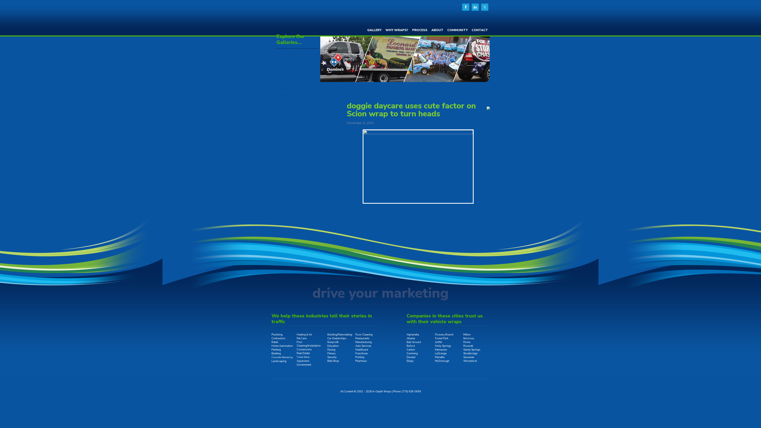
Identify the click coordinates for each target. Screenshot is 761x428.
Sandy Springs (471, 350)
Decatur (411, 357)
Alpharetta (413, 334)
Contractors (278, 338)
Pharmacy (361, 361)
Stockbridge (470, 353)
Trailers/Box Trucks (296, 81)
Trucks (286, 68)
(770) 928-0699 (411, 391)
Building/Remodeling (339, 334)
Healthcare (361, 350)
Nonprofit (332, 342)
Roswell (468, 346)
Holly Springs (443, 346)
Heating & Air (304, 334)
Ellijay (410, 361)
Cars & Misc (289, 101)
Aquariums (303, 361)
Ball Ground (414, 342)
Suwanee (468, 357)
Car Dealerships (336, 338)
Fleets (285, 94)
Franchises (361, 353)
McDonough (442, 361)
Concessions (304, 349)
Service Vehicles (294, 88)
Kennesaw (441, 350)
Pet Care (302, 338)
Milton (467, 334)
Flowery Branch (444, 334)
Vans (284, 61)
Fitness (331, 353)
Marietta (440, 357)
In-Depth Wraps (301, 15)
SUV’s (285, 74)
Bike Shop (333, 361)
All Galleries (290, 54)
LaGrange (440, 353)
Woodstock (470, 361)
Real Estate (303, 353)
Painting (276, 350)
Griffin (438, 342)
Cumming (412, 353)
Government (304, 365)
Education (333, 346)
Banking (276, 353)
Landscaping (279, 361)
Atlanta (411, 338)
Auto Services (363, 346)
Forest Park (441, 338)
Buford (411, 346)
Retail (275, 342)
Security (332, 357)
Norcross (468, 338)
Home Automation (282, 346)
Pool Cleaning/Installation (309, 344)
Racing (331, 350)
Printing (359, 357)
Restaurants (362, 338)
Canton (411, 350)
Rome (466, 342)
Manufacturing (363, 342)
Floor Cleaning (364, 334)
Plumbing (277, 334)
